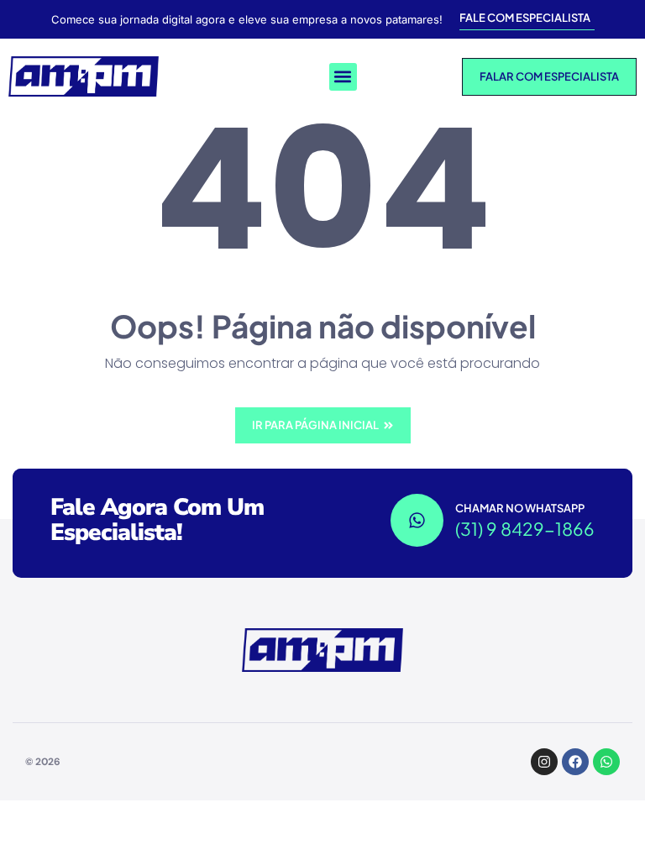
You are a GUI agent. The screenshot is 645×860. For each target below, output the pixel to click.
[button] (343, 77)
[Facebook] (575, 761)
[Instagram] (544, 761)
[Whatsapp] (606, 761)
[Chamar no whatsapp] (417, 520)
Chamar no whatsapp (520, 508)
